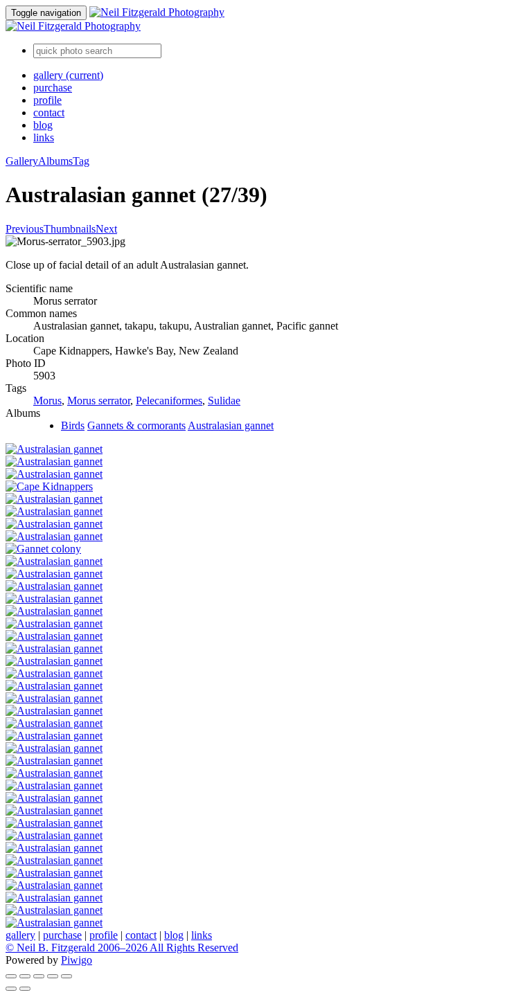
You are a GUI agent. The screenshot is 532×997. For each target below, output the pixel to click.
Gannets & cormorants (136, 425)
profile (47, 100)
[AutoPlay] (66, 976)
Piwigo (76, 960)
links (43, 137)
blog (43, 125)
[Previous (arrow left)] (11, 989)
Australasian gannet (231, 425)
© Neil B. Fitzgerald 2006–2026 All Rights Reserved (122, 947)
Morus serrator (98, 400)
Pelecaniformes (169, 400)
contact (48, 112)
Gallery (22, 161)
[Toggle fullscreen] (24, 976)
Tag (81, 161)
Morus (47, 400)
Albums (55, 161)
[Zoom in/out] (38, 976)
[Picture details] (52, 976)
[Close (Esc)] (11, 976)
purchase (52, 87)
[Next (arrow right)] (24, 989)
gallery (68, 75)
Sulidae (224, 400)
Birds (73, 425)
